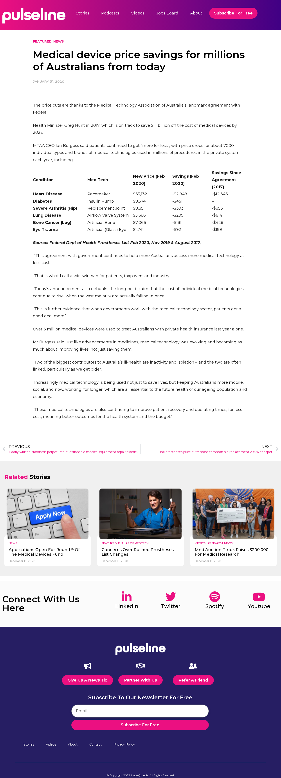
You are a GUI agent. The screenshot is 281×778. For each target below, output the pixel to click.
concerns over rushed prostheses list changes (138, 552)
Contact (95, 744)
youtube (259, 606)
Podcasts (110, 13)
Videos (137, 13)
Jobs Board (167, 13)
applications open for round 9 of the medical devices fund (44, 552)
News (58, 41)
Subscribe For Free (233, 13)
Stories (82, 13)
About (196, 13)
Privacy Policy (124, 744)
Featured (42, 41)
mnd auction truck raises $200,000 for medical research (231, 552)
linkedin (126, 606)
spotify (214, 606)
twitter (170, 606)
